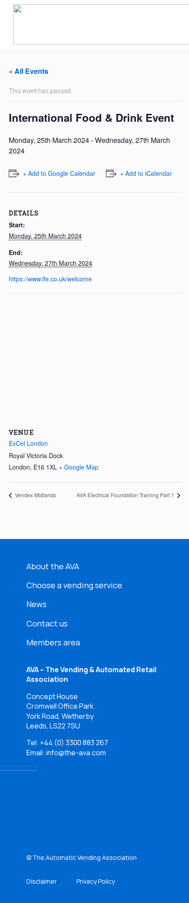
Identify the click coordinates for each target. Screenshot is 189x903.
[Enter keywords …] (147, 24)
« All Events (28, 71)
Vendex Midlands (35, 495)
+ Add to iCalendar (146, 173)
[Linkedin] (37, 812)
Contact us (47, 623)
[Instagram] (92, 812)
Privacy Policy (95, 881)
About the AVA (52, 566)
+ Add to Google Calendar (59, 173)
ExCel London (28, 443)
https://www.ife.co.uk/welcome (50, 278)
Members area (53, 642)
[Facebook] (65, 812)
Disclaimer (41, 881)
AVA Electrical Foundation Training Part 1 (125, 495)
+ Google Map (78, 466)
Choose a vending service (74, 585)
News (36, 604)
